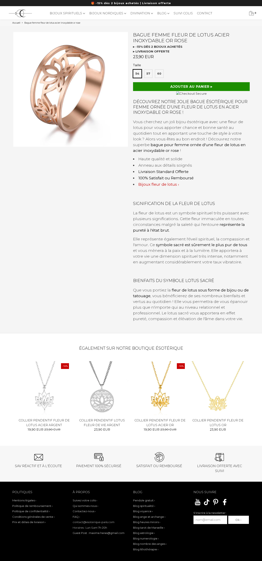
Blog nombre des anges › (150, 543)
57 (148, 73)
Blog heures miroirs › (146, 522)
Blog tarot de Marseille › (149, 527)
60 (159, 73)
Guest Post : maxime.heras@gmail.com (98, 533)
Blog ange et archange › (149, 516)
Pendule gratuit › (144, 500)
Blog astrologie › (144, 533)
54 (137, 73)
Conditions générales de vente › (33, 516)
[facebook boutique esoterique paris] (224, 504)
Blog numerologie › (146, 538)
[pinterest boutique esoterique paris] (215, 504)
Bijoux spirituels (66, 13)
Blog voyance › (143, 511)
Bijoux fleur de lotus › (158, 184)
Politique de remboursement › (32, 506)
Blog (162, 13)
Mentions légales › (24, 500)
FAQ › (76, 516)
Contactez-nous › (84, 511)
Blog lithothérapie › (145, 549)
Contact (204, 13)
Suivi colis (183, 13)
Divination (140, 13)
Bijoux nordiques (106, 13)
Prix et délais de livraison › (29, 522)
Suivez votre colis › (85, 500)
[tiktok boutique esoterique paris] (206, 504)
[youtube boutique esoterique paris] (197, 504)
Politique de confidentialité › (31, 511)
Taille (137, 65)
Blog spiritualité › (144, 506)
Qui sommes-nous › (85, 506)
